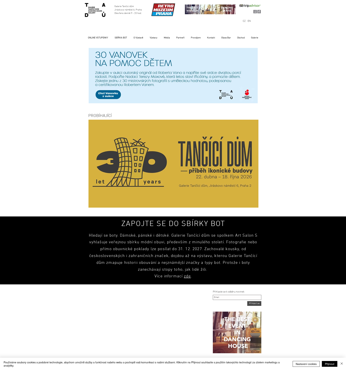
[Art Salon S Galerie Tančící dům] (95, 10)
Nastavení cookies (306, 364)
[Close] (342, 364)
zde (187, 276)
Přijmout (329, 364)
